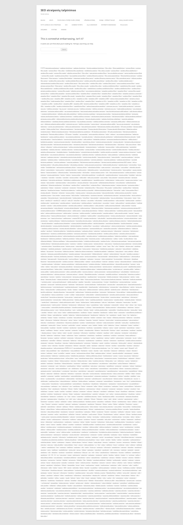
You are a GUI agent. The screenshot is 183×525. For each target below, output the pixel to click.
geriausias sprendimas (66, 266)
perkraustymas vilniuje (83, 353)
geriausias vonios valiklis (48, 119)
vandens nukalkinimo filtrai (122, 88)
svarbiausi (49, 475)
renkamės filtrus (96, 185)
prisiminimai (116, 419)
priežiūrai (43, 315)
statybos (79, 244)
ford (128, 381)
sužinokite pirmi (96, 378)
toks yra (104, 302)
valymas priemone (59, 274)
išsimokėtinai (44, 396)
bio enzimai (50, 251)
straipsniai (58, 188)
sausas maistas (65, 195)
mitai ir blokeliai (106, 483)
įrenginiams (90, 335)
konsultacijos (55, 384)
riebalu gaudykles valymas (134, 292)
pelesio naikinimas (110, 210)
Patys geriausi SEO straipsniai (51, 25)
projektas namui (51, 427)
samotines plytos (47, 246)
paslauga (84, 325)
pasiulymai (44, 368)
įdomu (114, 462)
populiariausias (90, 322)
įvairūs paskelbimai (61, 368)
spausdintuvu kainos (103, 216)
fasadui (70, 485)
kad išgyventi (80, 378)
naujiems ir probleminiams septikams (62, 233)
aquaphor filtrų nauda (68, 96)
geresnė (71, 412)
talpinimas (131, 307)
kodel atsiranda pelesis (107, 506)
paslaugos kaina (52, 399)
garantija (55, 437)
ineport (128, 350)
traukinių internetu (98, 361)
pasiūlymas (76, 386)
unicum (80, 445)
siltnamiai (49, 147)
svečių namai (93, 414)
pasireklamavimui (100, 371)
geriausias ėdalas (133, 185)
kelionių (50, 312)
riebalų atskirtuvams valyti (67, 302)
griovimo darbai (137, 244)
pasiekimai (49, 465)
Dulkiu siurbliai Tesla (53, 129)
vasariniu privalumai (101, 498)
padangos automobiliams (69, 488)
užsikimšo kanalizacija (101, 294)
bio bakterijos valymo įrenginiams (109, 432)
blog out (84, 452)
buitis (107, 134)
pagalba (80, 282)
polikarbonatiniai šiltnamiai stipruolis (125, 137)
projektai (71, 424)
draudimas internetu (123, 310)
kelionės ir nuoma (100, 473)
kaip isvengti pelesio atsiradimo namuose (93, 111)
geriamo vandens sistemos (49, 91)
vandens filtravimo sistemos (95, 76)
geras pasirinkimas (132, 294)
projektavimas (122, 401)
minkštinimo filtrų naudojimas (74, 70)
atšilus (57, 478)
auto (57, 366)
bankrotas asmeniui (61, 284)
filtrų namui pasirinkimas (112, 76)
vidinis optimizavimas (122, 147)
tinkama (105, 328)
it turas (121, 356)
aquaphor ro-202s (113, 101)
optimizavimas (90, 389)
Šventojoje (44, 401)
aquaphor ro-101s (70, 98)
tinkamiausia (54, 302)
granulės (126, 409)
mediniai (138, 200)
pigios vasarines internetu (90, 501)
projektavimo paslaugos (64, 427)
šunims (63, 175)
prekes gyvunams (130, 172)
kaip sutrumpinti (86, 254)
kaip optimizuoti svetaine (89, 126)
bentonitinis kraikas (75, 172)
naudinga (52, 328)
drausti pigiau (125, 475)
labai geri (96, 391)
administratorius (104, 287)
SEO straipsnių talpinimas (58, 10)
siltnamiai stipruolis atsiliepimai (103, 137)
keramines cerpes (94, 238)
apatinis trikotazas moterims (117, 221)
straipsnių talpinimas (47, 274)
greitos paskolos (68, 511)
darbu (81, 468)
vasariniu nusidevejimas (119, 501)
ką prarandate (118, 259)
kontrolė (95, 320)
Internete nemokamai (108, 25)
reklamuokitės (70, 378)
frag (69, 396)
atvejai (78, 325)
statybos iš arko (105, 241)
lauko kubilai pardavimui (126, 106)
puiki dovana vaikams (136, 111)
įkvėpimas (126, 434)
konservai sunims (116, 170)
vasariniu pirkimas (88, 493)
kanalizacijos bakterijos (68, 190)
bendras (111, 455)
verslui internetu (95, 373)
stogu (105, 399)
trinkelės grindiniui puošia (91, 241)
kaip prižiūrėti (127, 249)
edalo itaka (83, 177)
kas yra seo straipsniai (123, 124)
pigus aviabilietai (51, 350)
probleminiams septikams (106, 236)
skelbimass (121, 350)
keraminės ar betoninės (57, 297)
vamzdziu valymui (92, 236)
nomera (43, 353)
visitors (73, 396)
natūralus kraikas (105, 198)
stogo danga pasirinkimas (89, 210)
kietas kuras (95, 249)
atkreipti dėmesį (113, 256)
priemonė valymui (72, 274)
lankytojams (113, 452)
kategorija (53, 396)
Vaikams (63, 30)
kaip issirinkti (93, 182)
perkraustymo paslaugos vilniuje (66, 167)
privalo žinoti (44, 297)
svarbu (93, 338)
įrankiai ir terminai (67, 261)
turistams (51, 401)
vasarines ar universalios (79, 490)
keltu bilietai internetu (127, 437)
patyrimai (88, 378)
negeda (68, 353)
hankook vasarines (70, 496)
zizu (70, 386)
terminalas (96, 417)
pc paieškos (94, 468)
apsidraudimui (71, 366)
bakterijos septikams (55, 238)
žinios (97, 452)
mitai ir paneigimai (107, 259)
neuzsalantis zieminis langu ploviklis (71, 157)
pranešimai (69, 452)
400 (65, 468)
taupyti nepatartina (46, 300)
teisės (87, 368)
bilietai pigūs (109, 361)
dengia (43, 330)
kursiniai (93, 422)
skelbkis (127, 373)
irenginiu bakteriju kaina (48, 210)
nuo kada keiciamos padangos (81, 160)
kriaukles (75, 134)
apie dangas (124, 330)
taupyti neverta (108, 300)
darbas (89, 417)
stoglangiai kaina (99, 409)
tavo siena (63, 455)
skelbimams (75, 368)
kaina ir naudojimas (57, 294)
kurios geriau (69, 297)
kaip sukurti (54, 266)
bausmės (89, 320)
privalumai (76, 333)
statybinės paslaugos (55, 249)
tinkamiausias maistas (108, 185)
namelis (49, 205)
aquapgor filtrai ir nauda (93, 96)
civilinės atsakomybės (101, 310)
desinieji (134, 350)
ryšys (104, 478)
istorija (69, 468)
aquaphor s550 (78, 104)
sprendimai (123, 483)
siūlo (139, 473)
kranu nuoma (86, 249)
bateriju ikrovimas (56, 218)
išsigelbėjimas (114, 282)
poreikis (108, 440)
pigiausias (119, 302)
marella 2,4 (48, 200)
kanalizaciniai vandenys (95, 233)
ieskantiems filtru (90, 188)
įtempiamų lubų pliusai (92, 511)
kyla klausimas (134, 289)
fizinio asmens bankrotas (92, 279)
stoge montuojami (108, 322)
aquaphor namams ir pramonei (132, 93)
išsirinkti (59, 328)
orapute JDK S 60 (77, 218)
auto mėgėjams (93, 363)
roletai (70, 401)
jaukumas (117, 333)
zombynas (60, 396)
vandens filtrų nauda (47, 73)
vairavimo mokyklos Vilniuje (114, 409)
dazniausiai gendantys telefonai (121, 114)
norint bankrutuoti (58, 287)
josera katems (50, 170)
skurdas (96, 350)
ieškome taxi (81, 305)
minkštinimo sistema (91, 70)
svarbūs (62, 391)
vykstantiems (60, 322)
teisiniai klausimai (122, 384)
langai (130, 325)
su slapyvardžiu (50, 378)
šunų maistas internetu (106, 406)
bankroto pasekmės (136, 279)
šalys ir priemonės (118, 373)
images (123, 455)
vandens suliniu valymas (111, 233)
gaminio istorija (107, 266)
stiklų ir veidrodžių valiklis (73, 272)
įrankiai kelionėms (136, 381)
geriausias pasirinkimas (81, 266)
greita (126, 478)
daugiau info (96, 475)
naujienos (44, 177)
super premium (105, 167)
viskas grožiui (46, 384)
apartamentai (128, 399)
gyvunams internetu (124, 177)
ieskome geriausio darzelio (104, 142)
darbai (114, 399)
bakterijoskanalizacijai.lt (135, 221)
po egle (70, 333)
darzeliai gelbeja (76, 142)
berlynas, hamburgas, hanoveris (63, 256)
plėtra (132, 417)
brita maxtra (128, 198)
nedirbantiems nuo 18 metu (64, 508)
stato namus (108, 244)
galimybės (107, 434)
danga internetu (64, 483)
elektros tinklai (93, 427)
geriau (117, 261)
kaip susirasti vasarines (93, 503)
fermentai (43, 338)
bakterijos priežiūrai (69, 238)
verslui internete (74, 434)
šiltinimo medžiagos (59, 241)
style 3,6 (70, 200)
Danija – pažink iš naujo (107, 20)
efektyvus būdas (79, 261)
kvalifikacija (137, 462)
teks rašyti (108, 419)
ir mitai (66, 294)
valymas (105, 340)
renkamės (44, 317)
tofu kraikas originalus (76, 165)
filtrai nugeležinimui (119, 68)
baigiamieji (130, 419)
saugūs (62, 478)
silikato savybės (61, 485)
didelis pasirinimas (67, 300)
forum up (93, 447)
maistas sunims (80, 193)
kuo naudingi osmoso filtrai (78, 76)
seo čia (136, 378)
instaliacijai (78, 424)
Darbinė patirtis (77, 25)
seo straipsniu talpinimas (93, 91)
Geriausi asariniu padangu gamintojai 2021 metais (116, 162)
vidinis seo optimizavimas (72, 126)
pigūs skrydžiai (58, 445)
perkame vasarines (118, 503)
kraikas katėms (85, 195)
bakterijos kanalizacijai (68, 221)
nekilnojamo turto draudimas (86, 440)
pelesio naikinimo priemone (54, 213)
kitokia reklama (83, 381)
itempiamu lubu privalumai (132, 142)
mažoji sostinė (56, 305)
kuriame (133, 264)
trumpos (126, 389)
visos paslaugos (45, 386)
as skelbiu (61, 353)
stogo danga (79, 246)
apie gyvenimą (123, 371)
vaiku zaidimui (88, 139)
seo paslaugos (78, 348)
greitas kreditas (90, 149)
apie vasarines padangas (133, 503)
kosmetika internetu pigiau (84, 221)
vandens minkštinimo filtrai (111, 86)
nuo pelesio (96, 226)
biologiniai (56, 320)
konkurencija (72, 305)
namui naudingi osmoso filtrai (133, 73)
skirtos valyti (122, 343)
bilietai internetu (82, 361)
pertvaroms (126, 442)
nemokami (103, 391)
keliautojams (103, 384)
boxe (75, 445)
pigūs (90, 361)
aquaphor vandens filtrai (109, 91)
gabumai (79, 419)
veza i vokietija (128, 251)
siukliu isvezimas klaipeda (112, 205)
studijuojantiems (58, 422)
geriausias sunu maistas (94, 193)
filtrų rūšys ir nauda (104, 70)
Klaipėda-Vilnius (111, 473)
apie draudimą (86, 475)
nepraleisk (98, 450)
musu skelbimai (75, 350)
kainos (140, 305)
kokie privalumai (124, 277)
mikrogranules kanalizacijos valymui (51, 236)
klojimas (112, 330)
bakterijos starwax (68, 251)
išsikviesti (64, 305)
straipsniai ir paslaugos (101, 376)
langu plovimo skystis (104, 157)
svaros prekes (46, 307)
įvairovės (123, 447)
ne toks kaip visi (117, 269)
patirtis (133, 277)
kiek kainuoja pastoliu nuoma (60, 244)
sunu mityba (104, 177)
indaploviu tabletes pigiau (71, 269)
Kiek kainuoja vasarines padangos (90, 162)
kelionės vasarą (79, 256)
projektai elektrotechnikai (114, 424)
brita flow (76, 200)
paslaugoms (112, 384)
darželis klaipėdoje (98, 223)
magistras (76, 422)
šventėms (71, 473)
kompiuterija (117, 381)
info (107, 172)
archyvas (131, 455)
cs (95, 445)
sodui (123, 190)
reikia (139, 338)
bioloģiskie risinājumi (99, 139)
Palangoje (99, 399)
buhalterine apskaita (47, 142)
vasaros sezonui (45, 503)
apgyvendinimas (86, 394)
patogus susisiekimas (67, 264)
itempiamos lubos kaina (80, 144)
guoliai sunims (82, 170)
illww (92, 353)
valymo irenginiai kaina (118, 226)
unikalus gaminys (61, 289)
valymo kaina (120, 338)
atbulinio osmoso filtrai (74, 73)
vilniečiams (57, 465)
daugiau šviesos (46, 333)
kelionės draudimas (65, 310)
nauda (119, 315)
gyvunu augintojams (53, 175)
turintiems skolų (46, 282)
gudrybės (84, 414)
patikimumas (67, 218)
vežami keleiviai (114, 254)
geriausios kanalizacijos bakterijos (117, 139)
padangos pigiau (53, 160)
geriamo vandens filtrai (73, 93)
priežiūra (65, 328)
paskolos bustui (123, 165)
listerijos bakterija (57, 139)
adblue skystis (133, 139)
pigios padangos (113, 154)
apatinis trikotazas (54, 221)
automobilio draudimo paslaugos (61, 307)
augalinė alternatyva (112, 175)
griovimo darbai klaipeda (71, 208)
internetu (43, 322)
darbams (139, 468)
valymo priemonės (99, 272)
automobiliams (103, 368)
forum (115, 445)
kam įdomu (74, 371)
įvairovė (108, 462)
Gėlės (51, 20)
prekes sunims (120, 180)
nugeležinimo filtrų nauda (127, 86)
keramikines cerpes (59, 246)
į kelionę (120, 376)
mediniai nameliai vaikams (134, 226)
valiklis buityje (76, 210)
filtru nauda (108, 188)
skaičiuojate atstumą (81, 264)
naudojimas (82, 335)
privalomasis (51, 322)
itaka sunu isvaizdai (93, 177)
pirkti (105, 325)
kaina (87, 300)
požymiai (99, 322)
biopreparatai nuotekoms (112, 208)
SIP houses (68, 134)
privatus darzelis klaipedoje (68, 228)
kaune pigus (126, 302)
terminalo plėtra (81, 417)
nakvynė (58, 406)
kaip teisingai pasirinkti (54, 261)
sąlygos (43, 475)
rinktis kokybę (90, 294)
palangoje (131, 358)
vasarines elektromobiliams (111, 496)
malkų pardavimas (106, 238)
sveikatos (79, 310)
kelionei (76, 345)
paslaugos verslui (46, 371)
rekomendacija (137, 343)
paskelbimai (85, 366)
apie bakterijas (57, 315)
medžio (135, 465)
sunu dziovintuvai (105, 170)
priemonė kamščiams (47, 269)
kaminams (44, 460)
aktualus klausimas (59, 292)
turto (56, 310)
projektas (85, 427)
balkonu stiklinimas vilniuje (94, 356)
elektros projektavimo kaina (90, 429)
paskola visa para (50, 508)
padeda (65, 315)
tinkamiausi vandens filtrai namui (83, 78)
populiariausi (69, 475)
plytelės (87, 483)
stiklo (119, 465)
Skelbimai (44, 30)
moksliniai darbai (46, 442)
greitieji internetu (79, 511)
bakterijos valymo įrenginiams (84, 251)
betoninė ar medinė (134, 274)
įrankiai (100, 434)
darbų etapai (110, 422)
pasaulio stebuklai (118, 353)
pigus (88, 305)
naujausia (63, 447)
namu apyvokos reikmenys (96, 134)
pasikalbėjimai (63, 450)
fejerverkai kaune (53, 198)
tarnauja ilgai (123, 274)
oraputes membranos (90, 218)
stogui (137, 328)
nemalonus (62, 317)
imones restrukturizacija (118, 216)
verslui (101, 437)
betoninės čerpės (51, 279)
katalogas (138, 366)
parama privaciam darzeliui (62, 142)
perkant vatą (79, 483)
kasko (91, 310)
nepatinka (96, 312)
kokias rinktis (58, 269)
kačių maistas (94, 406)
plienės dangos (76, 442)
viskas (103, 445)
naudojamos (44, 340)
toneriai (131, 213)
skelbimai (56, 373)
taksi (101, 305)
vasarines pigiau (111, 493)
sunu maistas (116, 167)
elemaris (83, 200)
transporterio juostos (110, 358)
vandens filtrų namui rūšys (56, 81)
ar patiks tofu (100, 175)
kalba (95, 386)
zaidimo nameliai (85, 213)
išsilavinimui (101, 422)
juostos (115, 356)
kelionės (86, 310)
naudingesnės (90, 340)
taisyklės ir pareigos (133, 254)
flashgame (84, 350)
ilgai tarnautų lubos (56, 511)
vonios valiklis (45, 272)
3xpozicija (114, 350)
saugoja (44, 345)
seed (126, 348)
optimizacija (57, 434)
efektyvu (59, 340)
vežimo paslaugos (104, 468)
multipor (98, 246)
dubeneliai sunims (93, 170)
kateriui (130, 462)
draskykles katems (62, 152)
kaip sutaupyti (113, 177)
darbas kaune (85, 302)
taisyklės (126, 376)
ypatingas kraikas (61, 182)
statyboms (112, 442)
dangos (75, 289)
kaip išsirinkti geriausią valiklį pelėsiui (117, 111)
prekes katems (110, 180)
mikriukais (57, 264)
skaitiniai (123, 450)
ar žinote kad (45, 483)
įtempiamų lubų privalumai (60, 513)
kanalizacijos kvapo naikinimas (122, 244)
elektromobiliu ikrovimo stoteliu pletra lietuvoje (70, 119)
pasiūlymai (91, 404)
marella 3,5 (56, 200)
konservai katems (51, 172)
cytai (101, 350)
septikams (83, 216)
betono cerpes (70, 246)
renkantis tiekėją (137, 261)
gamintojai (122, 328)
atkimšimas (125, 289)
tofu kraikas (86, 172)
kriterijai (104, 261)
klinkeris (100, 210)
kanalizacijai (94, 315)
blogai (71, 394)
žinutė (87, 478)
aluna (134, 198)
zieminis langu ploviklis (89, 157)
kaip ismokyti (50, 182)
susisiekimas (95, 305)
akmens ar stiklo (109, 480)
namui (70, 320)
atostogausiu (128, 353)
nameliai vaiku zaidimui (75, 205)
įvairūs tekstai (56, 371)
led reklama (66, 185)
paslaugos (83, 259)
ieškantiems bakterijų (124, 228)
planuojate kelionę (125, 261)
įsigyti (118, 330)
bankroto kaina (101, 284)
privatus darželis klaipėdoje (61, 226)
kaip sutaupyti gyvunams (117, 172)
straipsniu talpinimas (121, 394)
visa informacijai (107, 378)
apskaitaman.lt (45, 233)
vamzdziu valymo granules (127, 233)
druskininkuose (122, 358)
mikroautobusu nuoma (47, 310)
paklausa (65, 406)
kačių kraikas (75, 195)
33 (49, 455)
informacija (127, 259)
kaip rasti (56, 473)
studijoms (73, 419)
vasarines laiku (52, 493)
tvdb (70, 399)
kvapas (50, 317)
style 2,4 (63, 200)
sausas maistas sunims (98, 172)
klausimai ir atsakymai (72, 322)
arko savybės (44, 485)
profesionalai (117, 460)
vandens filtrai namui (71, 83)
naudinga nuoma (80, 473)
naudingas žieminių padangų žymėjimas (64, 121)
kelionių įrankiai (118, 378)
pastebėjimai (51, 447)
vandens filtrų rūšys (96, 83)
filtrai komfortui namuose (128, 76)
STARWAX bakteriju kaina (63, 210)
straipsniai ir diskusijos (131, 368)
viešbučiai (87, 399)
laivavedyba (71, 465)
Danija (83, 386)
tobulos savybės (79, 300)
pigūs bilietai (113, 363)
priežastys (82, 320)
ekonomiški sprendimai (122, 264)
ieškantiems (77, 475)
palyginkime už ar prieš (120, 266)
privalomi (133, 389)
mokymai (131, 460)
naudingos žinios (54, 381)
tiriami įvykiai (110, 320)
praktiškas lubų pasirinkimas (121, 511)
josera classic (95, 124)
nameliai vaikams (65, 203)
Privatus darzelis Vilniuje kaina (97, 129)
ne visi (135, 338)
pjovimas (125, 465)
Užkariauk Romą (89, 20)
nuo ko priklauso (74, 259)
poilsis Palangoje (123, 363)
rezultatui (69, 391)
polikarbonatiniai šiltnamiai (107, 182)
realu (127, 445)
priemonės (101, 274)
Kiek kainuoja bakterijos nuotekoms (79, 132)
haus (108, 246)
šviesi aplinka (45, 328)
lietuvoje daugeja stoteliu (93, 119)
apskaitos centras (64, 356)
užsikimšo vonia (115, 289)
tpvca (59, 312)
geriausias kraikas (125, 195)
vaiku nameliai (99, 205)
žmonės (108, 345)
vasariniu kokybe (122, 493)
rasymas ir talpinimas (94, 490)
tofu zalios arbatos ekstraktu (60, 165)
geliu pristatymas (59, 348)
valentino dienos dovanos (100, 221)
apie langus (101, 366)
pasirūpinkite (98, 328)
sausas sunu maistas (132, 180)
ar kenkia (69, 317)
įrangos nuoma (88, 244)
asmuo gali (51, 284)
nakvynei (79, 399)
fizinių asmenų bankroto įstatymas (111, 279)
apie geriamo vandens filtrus (98, 73)
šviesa (59, 325)
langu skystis (119, 251)
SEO (66, 25)
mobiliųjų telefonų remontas (81, 116)
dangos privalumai (62, 279)
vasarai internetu (69, 503)
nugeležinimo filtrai (79, 106)
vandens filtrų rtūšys (112, 81)
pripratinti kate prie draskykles (90, 152)
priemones (87, 343)
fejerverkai (80, 188)
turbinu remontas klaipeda (76, 147)
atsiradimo (100, 401)
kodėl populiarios (125, 256)
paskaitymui (77, 452)
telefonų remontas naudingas (86, 114)
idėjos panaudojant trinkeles (74, 241)
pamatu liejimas (98, 244)
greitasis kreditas (79, 149)
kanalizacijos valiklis (108, 396)
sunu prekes (118, 406)
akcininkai (107, 350)
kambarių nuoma (91, 401)
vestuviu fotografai (131, 216)
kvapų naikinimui (130, 335)
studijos (123, 419)
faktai (82, 279)
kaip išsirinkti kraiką (65, 198)
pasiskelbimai (133, 371)
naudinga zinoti (59, 496)
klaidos (100, 325)
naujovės (43, 450)
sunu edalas (124, 167)
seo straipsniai (120, 396)
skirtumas (43, 414)
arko (116, 246)
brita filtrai (86, 198)
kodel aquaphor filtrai (57, 101)
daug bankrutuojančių (134, 284)
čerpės (70, 289)
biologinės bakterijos (59, 231)
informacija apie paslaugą (119, 241)
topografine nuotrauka (110, 228)
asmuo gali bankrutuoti (59, 282)
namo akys (125, 322)
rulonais (81, 274)
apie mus (138, 175)
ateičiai (119, 440)
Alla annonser (92, 25)
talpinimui (65, 386)
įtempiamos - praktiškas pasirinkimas (108, 513)
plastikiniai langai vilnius (86, 358)
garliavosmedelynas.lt (113, 272)
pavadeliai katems (87, 180)
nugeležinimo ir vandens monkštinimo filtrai (100, 88)
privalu (49, 419)
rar (65, 396)
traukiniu (50, 361)
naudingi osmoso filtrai (61, 76)
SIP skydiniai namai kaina (99, 132)
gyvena (43, 465)
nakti (109, 399)
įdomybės (130, 447)
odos (130, 465)
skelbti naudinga (72, 282)
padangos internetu (88, 154)
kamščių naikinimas (46, 292)
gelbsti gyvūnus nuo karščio (123, 193)
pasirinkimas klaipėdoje (113, 223)
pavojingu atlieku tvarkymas (115, 218)
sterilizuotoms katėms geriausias (101, 116)
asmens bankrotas (124, 282)
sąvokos (82, 322)
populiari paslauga (74, 254)
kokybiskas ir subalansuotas (72, 180)
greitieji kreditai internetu (119, 149)
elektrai (65, 424)
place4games (65, 350)
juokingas (49, 353)
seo (49, 218)
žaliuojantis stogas (89, 485)
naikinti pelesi (67, 213)
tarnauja (50, 338)
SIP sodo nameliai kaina (115, 132)
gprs (74, 399)
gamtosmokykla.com (96, 228)
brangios (129, 345)
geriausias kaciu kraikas (104, 114)
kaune (78, 302)
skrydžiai (91, 470)
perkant (72, 483)
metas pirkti (52, 325)
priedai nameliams (108, 200)
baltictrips (135, 356)
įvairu (49, 450)
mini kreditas (133, 165)
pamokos (88, 437)
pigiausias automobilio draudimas (58, 254)
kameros (101, 320)
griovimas (75, 213)
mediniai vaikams (86, 203)
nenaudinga (54, 483)
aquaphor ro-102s (82, 98)
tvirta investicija (66, 277)
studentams (68, 422)
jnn (67, 399)
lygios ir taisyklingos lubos (88, 513)
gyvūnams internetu (97, 195)
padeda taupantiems (73, 312)
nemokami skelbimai (70, 457)
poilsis (111, 394)
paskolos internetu (54, 149)
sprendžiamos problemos (133, 312)
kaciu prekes (126, 406)
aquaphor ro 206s (50, 106)
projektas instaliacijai (74, 429)
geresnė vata (130, 480)
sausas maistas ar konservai (127, 152)
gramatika (126, 440)
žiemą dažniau (121, 292)
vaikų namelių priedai (121, 213)
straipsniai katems (91, 147)
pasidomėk (105, 450)
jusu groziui (127, 356)
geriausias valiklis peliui (118, 121)
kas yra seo (63, 109)
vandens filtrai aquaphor (57, 93)
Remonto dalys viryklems (56, 134)
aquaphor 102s (126, 104)
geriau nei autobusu (91, 256)
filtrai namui (58, 86)
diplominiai (49, 422)
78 (52, 455)
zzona (121, 348)
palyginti (56, 475)
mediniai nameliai (96, 213)
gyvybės (44, 312)
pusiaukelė (100, 419)
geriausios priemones (80, 233)
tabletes (137, 269)
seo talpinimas (103, 363)
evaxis (90, 350)
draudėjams (112, 376)
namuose (138, 480)
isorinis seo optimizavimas (56, 126)
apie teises (94, 366)
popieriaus (113, 465)
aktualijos (54, 452)
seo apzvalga (83, 134)
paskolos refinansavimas (48, 152)
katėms (68, 175)
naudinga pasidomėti (96, 300)
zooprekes (80, 396)
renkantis (99, 333)
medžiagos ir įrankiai (129, 468)
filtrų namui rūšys (84, 83)
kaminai (58, 460)
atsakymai (116, 483)
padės (88, 345)
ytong (104, 246)
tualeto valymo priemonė (57, 272)
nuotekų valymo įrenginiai (133, 340)
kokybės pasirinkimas (108, 264)
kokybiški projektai (88, 424)
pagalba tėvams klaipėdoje (62, 223)
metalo (97, 465)
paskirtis (58, 277)
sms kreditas (78, 508)
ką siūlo (134, 302)
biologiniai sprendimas (91, 292)
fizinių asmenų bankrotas (99, 348)
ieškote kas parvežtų (47, 256)
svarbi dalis (71, 325)
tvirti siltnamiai (120, 182)
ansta (55, 353)
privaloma (87, 419)
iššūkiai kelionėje (97, 254)
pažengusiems (56, 419)
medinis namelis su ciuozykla (109, 152)
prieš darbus (133, 333)
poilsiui (57, 401)
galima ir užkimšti (104, 289)
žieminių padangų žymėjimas (95, 68)
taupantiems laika (76, 493)
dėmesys (138, 300)
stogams (68, 442)
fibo (113, 246)
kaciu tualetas (127, 170)
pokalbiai (133, 376)
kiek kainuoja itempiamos (96, 144)
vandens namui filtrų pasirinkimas (94, 81)
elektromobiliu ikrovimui (110, 165)
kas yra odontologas (117, 198)
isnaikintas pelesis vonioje (124, 210)
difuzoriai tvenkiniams (66, 129)
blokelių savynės (101, 485)
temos (42, 422)
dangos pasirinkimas (95, 266)
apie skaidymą (46, 294)
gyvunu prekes (110, 147)
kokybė (93, 317)
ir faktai (72, 294)
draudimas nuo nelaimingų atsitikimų (53, 440)
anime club (72, 450)
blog (49, 389)
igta (59, 350)
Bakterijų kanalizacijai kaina (60, 132)
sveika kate (101, 147)
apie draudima (113, 368)
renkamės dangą (130, 300)
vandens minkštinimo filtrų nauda (63, 88)
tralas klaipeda (58, 208)
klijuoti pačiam (99, 480)
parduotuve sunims (100, 488)
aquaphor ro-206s (47, 104)
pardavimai (73, 328)
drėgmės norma (82, 480)
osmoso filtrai (53, 70)
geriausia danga (74, 279)
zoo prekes (90, 200)
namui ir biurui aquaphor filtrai (119, 98)
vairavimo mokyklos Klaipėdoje (60, 417)
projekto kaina (77, 427)
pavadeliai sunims (99, 180)
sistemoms (113, 340)
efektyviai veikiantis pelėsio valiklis (55, 124)
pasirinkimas (44, 277)
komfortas (90, 328)
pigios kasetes (99, 358)
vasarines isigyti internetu (73, 501)
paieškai (57, 376)
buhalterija (134, 361)
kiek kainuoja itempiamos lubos (63, 144)
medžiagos (49, 330)
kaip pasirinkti (70, 292)
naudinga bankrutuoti (71, 287)
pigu (43, 404)
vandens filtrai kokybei (65, 78)
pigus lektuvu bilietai (53, 412)
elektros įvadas (65, 432)
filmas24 (131, 348)
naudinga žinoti (92, 277)
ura (90, 452)
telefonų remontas (52, 109)
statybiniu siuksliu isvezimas (50, 228)
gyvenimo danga (115, 297)
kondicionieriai (107, 356)
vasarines (43, 493)
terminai (64, 325)
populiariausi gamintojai (48, 506)
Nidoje (115, 404)
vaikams (112, 134)
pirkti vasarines (135, 496)
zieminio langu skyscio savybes (73, 139)
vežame (106, 254)
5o (112, 348)
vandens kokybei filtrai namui (74, 81)
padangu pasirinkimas (123, 160)
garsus (73, 353)
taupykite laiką (83, 287)
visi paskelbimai (134, 384)
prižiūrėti (63, 338)
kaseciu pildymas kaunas (58, 216)
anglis (121, 238)
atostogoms (68, 345)
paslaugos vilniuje (87, 231)
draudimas (58, 343)
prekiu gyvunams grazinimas (93, 165)
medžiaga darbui (120, 422)
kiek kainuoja (134, 231)
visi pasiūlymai (60, 378)
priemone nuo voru (112, 106)
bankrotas (126, 279)
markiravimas (90, 465)
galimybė (118, 322)
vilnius (131, 305)
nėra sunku (90, 473)
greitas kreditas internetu (103, 149)
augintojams (44, 188)
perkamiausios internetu (111, 195)
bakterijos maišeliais (121, 236)
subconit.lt (118, 249)
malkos (116, 238)
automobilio (112, 310)
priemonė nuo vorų (110, 109)
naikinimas (70, 335)
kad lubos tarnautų (106, 511)
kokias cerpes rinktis (82, 238)
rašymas (75, 391)
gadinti (113, 338)
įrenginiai (99, 317)
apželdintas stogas (133, 483)
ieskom (116, 348)
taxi (136, 305)
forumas (121, 452)
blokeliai (121, 246)
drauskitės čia (128, 378)
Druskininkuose (108, 414)
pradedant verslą (72, 437)
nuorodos (51, 177)
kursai (82, 368)
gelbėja (119, 473)
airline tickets (69, 358)
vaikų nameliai (120, 200)
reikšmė (43, 419)
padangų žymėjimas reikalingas (111, 119)
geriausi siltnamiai (83, 182)
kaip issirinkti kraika (108, 193)
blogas (51, 188)
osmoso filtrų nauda (60, 73)
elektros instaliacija (78, 401)
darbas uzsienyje (111, 307)
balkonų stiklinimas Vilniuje (64, 409)
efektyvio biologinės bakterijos (103, 190)
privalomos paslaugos (121, 320)
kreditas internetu (134, 149)
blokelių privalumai (112, 277)
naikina (111, 312)
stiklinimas (121, 361)
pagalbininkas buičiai (134, 266)
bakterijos (72, 315)
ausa (76, 358)
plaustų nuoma (55, 462)
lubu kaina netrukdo (46, 144)
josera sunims (60, 170)
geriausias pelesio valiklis (108, 124)
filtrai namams (53, 78)
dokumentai (117, 231)
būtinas (118, 475)
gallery (138, 455)
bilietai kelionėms (67, 363)
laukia (102, 440)
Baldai (43, 20)
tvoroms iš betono (87, 272)
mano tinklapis (68, 445)
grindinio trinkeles (90, 246)
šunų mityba (56, 195)
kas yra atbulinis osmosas (115, 73)
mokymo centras (85, 462)
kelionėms (63, 366)
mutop (69, 455)
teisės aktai (134, 310)
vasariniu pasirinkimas (94, 496)
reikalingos (111, 391)
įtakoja (48, 266)
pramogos (114, 412)
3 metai (106, 282)
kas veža (122, 254)
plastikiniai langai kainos (80, 409)
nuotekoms (113, 315)
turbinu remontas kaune (60, 147)
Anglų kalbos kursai (126, 20)
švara (124, 315)
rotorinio (120, 399)
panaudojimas (95, 457)
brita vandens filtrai (132, 190)
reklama (132, 445)
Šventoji (48, 404)
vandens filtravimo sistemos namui (104, 78)
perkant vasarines (57, 503)
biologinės (95, 343)
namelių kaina (55, 203)
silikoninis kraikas (63, 172)
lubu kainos (121, 144)
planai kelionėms (65, 381)
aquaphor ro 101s (115, 104)
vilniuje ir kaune (74, 513)
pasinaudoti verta (121, 284)
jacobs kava (44, 358)
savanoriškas (121, 345)
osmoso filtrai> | (131, 68)
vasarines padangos (127, 157)
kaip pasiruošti (52, 259)
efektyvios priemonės (119, 317)
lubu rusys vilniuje (131, 144)
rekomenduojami (96, 483)
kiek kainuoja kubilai (118, 116)
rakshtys (119, 462)
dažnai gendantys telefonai (133, 116)
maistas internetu (121, 185)
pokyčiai (124, 460)
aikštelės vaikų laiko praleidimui (67, 114)
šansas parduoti (88, 376)
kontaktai (132, 175)
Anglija (76, 389)
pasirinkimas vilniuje (89, 142)
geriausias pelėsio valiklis (55, 111)
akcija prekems (71, 182)
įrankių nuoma (77, 249)
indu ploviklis (101, 218)
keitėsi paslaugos (95, 302)
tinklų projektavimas (112, 429)
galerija (117, 455)
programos (126, 231)
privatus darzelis (118, 142)
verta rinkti (126, 473)
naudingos (99, 335)
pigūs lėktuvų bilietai (47, 457)
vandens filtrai (136, 88)
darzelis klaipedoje (47, 223)
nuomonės (78, 373)
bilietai (57, 361)
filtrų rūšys (108, 68)
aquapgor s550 (93, 98)
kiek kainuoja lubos (110, 144)
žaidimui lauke (130, 200)
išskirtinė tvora (134, 272)
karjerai (93, 419)
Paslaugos (124, 25)
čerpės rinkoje (105, 297)
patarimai (97, 231)
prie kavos (117, 450)
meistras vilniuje (82, 167)
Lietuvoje (81, 437)
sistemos (138, 391)
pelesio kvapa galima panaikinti (96, 106)
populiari (139, 330)
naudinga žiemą (134, 322)
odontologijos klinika (94, 167)
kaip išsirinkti (105, 330)
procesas (97, 259)
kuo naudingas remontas (84, 121)
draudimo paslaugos (78, 307)
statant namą (78, 297)
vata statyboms (77, 485)
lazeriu (60, 468)
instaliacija (115, 427)
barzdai (87, 468)
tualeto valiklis (92, 216)
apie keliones (94, 368)
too (109, 348)
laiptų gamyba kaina (99, 307)
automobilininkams (76, 376)
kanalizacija (103, 312)
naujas (137, 429)
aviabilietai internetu (91, 396)
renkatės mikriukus (94, 264)
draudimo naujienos (46, 348)
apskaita (43, 363)
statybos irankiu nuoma (82, 406)
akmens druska (110, 508)
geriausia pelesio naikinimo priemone (88, 506)
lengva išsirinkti (50, 289)
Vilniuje (70, 389)
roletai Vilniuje (50, 409)
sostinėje (95, 394)
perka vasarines (82, 496)
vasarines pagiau (132, 498)
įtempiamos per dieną (126, 513)
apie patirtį (91, 371)
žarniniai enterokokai (81, 129)
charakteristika (89, 330)
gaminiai (67, 330)
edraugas (102, 394)
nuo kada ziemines (87, 137)
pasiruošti (82, 345)
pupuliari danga (118, 300)
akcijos (137, 307)
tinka (82, 478)
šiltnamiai (55, 193)
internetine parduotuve (52, 68)
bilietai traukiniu (64, 361)
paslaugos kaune (46, 305)
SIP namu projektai (126, 126)
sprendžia (52, 340)
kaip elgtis (88, 282)
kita (99, 445)
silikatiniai (53, 485)
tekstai (132, 366)
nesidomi (50, 478)
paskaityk (130, 450)
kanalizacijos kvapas (54, 190)
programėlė (115, 305)
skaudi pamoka (93, 287)
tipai (104, 317)
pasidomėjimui (104, 452)
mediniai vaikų (45, 203)
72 (55, 455)
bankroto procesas (46, 287)
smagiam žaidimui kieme (49, 114)
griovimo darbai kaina (130, 218)
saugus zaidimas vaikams (56, 137)
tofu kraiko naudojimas (88, 175)
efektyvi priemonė (92, 289)
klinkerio (97, 330)
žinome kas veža (63, 259)
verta (90, 325)
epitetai (88, 261)
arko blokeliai (125, 272)
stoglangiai (44, 325)
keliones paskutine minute (56, 358)
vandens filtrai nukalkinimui (129, 70)
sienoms (105, 442)
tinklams (134, 401)
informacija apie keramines (91, 297)
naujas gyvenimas (97, 282)
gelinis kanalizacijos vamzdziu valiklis (74, 236)
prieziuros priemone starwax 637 (130, 208)
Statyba (54, 30)
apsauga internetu (106, 373)
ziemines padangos (97, 160)
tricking (43, 350)
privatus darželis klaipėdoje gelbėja (81, 223)
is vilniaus (88, 307)
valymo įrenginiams (73, 216)
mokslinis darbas (105, 417)
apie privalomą (133, 320)
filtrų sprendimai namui (123, 78)
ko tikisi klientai (128, 238)
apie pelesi (59, 506)
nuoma (127, 361)
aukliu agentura (105, 226)
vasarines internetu (121, 490)
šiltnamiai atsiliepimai (55, 185)
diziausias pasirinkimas (47, 498)
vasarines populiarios (47, 496)
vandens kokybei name (125, 81)
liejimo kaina (45, 470)
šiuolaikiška (133, 434)
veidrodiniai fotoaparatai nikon (125, 508)
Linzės (112, 203)
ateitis (87, 447)
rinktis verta (82, 289)
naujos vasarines (100, 493)
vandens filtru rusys (47, 98)
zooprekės (44, 198)
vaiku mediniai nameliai (60, 205)
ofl (136, 348)
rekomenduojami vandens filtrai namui (52, 83)
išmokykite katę (50, 167)
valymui (107, 338)
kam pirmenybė (102, 256)
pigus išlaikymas (124, 287)
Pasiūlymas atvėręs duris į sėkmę (68, 20)
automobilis (44, 432)
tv (127, 455)
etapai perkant (80, 294)
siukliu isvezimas (85, 208)
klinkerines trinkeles (97, 208)
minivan (109, 353)
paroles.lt (49, 231)
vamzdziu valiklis (128, 269)
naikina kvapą (80, 292)
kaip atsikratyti (78, 317)
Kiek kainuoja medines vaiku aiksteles (109, 126)
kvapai (90, 312)
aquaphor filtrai (122, 91)
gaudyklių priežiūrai (112, 274)
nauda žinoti (45, 302)
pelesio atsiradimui (69, 506)
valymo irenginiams (83, 228)
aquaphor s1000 (104, 98)
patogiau (111, 261)
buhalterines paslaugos (74, 231)
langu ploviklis (116, 157)
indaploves (111, 251)
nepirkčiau (92, 333)
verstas (62, 330)
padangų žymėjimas (66, 68)
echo (125, 462)
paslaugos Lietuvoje (107, 231)
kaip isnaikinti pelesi (121, 506)
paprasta (136, 345)
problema (84, 312)
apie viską (51, 368)
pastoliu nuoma (66, 249)
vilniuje (122, 305)
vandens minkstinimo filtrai (65, 106)
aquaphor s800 (59, 98)
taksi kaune (111, 302)
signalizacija (56, 389)
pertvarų (111, 457)
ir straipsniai (65, 371)
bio (107, 315)
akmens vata (129, 246)
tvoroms (52, 277)
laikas (62, 475)
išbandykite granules (91, 274)
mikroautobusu (121, 307)
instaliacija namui (100, 424)
